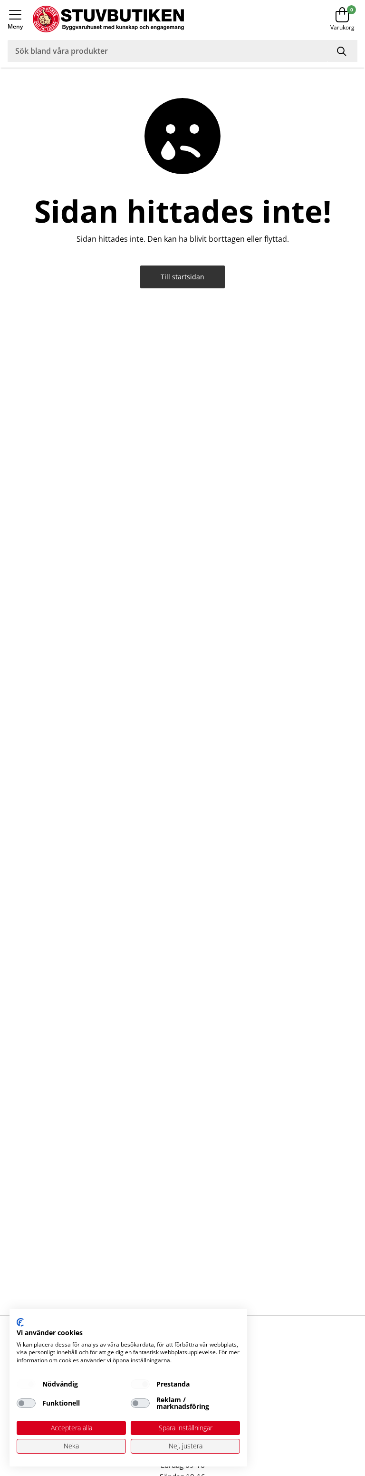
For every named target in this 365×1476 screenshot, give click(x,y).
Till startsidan (182, 276)
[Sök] (342, 51)
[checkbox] (26, 1384)
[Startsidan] (162, 19)
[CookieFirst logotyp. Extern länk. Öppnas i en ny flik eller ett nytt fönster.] (20, 1322)
